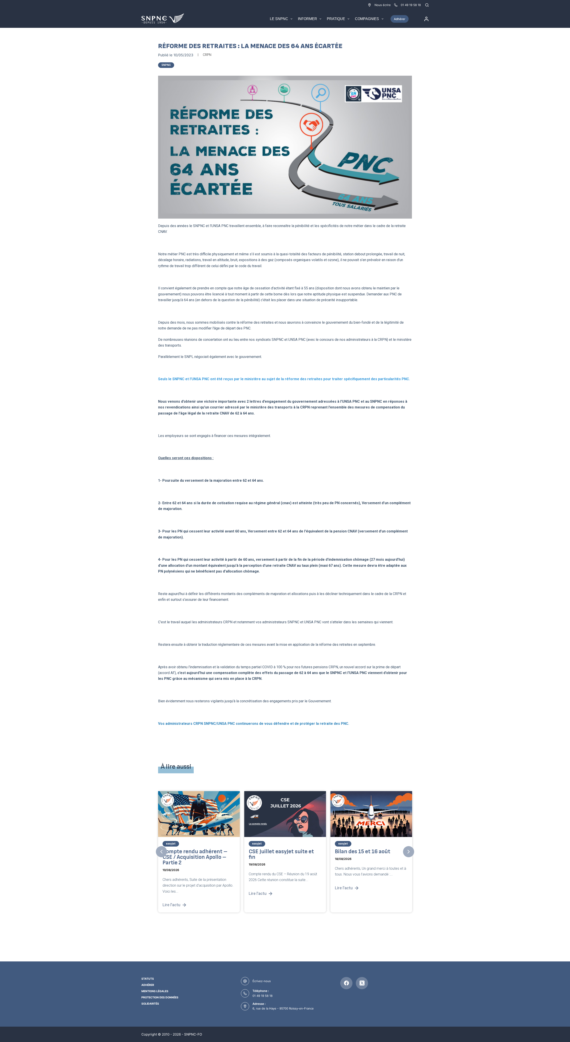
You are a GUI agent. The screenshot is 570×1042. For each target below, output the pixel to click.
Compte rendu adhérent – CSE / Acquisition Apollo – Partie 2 (195, 857)
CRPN (207, 55)
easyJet (171, 843)
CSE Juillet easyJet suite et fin (281, 854)
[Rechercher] (427, 5)
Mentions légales (154, 991)
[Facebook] (346, 983)
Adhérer (399, 19)
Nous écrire (383, 5)
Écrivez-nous (261, 981)
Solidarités (150, 1003)
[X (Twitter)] (362, 983)
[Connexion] (426, 19)
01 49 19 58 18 (262, 995)
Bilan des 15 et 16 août (362, 851)
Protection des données (159, 997)
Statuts (147, 978)
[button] (161, 851)
